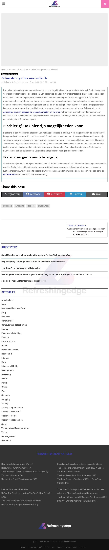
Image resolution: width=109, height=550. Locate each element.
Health (4, 345)
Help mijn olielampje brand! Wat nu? (17, 464)
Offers (4, 387)
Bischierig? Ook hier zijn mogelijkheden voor (87, 229)
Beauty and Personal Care (13, 308)
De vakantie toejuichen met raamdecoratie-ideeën (79, 464)
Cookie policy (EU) (35, 547)
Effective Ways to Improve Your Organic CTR (77, 501)
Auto (3, 304)
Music (4, 383)
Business (5, 317)
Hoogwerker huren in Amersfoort (16, 468)
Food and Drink (8, 341)
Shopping (5, 399)
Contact (83, 547)
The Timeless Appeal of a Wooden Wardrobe (21, 501)
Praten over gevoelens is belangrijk (89, 232)
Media (4, 379)
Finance (5, 337)
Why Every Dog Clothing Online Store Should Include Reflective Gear (33, 261)
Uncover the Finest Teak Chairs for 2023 (19, 479)
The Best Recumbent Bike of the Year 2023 (76, 475)
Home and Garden (9, 350)
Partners (60, 547)
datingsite (19, 206)
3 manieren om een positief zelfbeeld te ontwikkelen (80, 489)
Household (6, 354)
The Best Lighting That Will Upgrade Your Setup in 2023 (82, 497)
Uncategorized (8, 436)
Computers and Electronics (14, 325)
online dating (43, 206)
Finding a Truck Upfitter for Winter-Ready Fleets (23, 281)
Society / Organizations (12, 407)
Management (7, 370)
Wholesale (6, 440)
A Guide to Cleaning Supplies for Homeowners (77, 493)
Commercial (7, 321)
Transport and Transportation (15, 428)
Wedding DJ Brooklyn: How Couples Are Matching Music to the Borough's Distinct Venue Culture (46, 274)
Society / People (8, 416)
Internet (5, 358)
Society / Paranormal (11, 412)
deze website (9, 174)
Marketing (6, 374)
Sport (4, 424)
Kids (3, 362)
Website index (71, 547)
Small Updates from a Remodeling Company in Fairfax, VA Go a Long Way (35, 255)
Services (5, 395)
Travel (4, 432)
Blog (3, 312)
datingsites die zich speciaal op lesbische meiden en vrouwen (31, 112)
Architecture (7, 300)
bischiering (7, 206)
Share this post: (82, 234)
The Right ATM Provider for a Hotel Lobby (21, 268)
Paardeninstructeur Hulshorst (14, 489)
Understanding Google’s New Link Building (19, 504)
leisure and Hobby (9, 366)
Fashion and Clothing (11, 333)
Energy (4, 329)
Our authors (49, 547)
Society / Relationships (10, 74)
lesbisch (31, 206)
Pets (3, 391)
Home (23, 547)
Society (4, 403)
